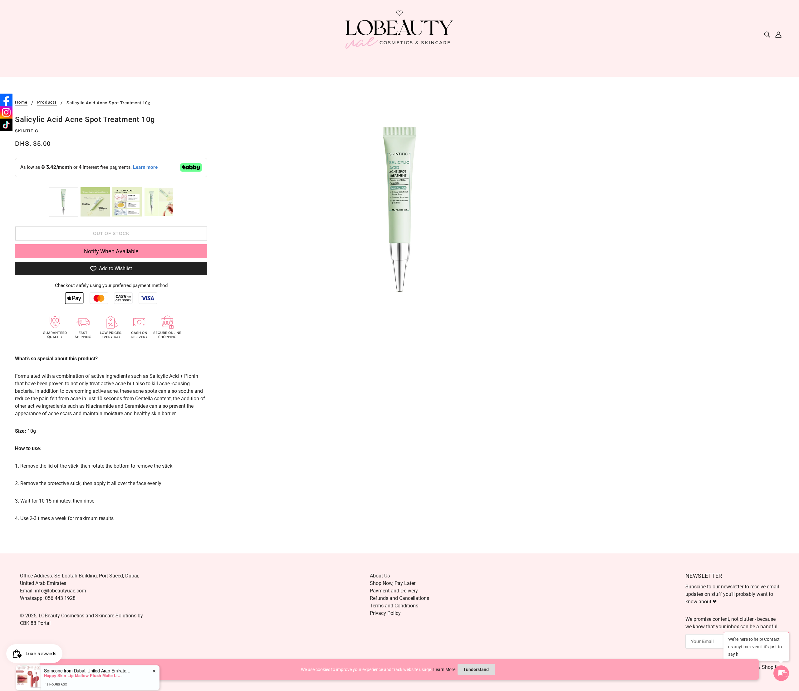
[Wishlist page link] (399, 13)
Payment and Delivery (394, 591)
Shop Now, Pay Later (392, 583)
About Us (380, 576)
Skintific (26, 131)
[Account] (778, 34)
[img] (767, 34)
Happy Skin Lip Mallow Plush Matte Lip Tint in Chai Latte (83, 666)
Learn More (444, 669)
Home (21, 102)
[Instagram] (6, 112)
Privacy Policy (385, 613)
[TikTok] (6, 125)
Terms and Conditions (394, 606)
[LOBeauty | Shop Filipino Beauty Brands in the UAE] (399, 34)
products (47, 102)
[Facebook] (6, 100)
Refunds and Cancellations (399, 598)
